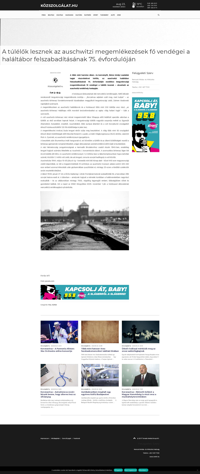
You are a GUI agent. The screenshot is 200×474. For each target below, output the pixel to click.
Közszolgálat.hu (55, 86)
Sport (95, 15)
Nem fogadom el (130, 470)
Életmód (87, 15)
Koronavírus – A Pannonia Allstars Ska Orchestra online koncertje (57, 350)
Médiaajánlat (55, 438)
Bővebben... (143, 470)
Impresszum (45, 438)
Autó (113, 15)
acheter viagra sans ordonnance (143, 71)
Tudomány (104, 15)
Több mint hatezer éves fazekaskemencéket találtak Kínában (100, 350)
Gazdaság (69, 15)
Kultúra (79, 15)
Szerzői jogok (66, 438)
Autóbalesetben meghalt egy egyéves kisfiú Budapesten (96, 393)
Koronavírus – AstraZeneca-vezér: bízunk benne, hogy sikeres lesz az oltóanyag (58, 394)
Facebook (77, 438)
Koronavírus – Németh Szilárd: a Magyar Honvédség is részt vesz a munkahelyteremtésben (139, 394)
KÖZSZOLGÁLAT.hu (59, 5)
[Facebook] (50, 92)
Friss (44, 15)
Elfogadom (118, 470)
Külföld (60, 15)
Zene (119, 15)
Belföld (51, 15)
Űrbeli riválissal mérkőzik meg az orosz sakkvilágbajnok (139, 350)
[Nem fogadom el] (197, 470)
